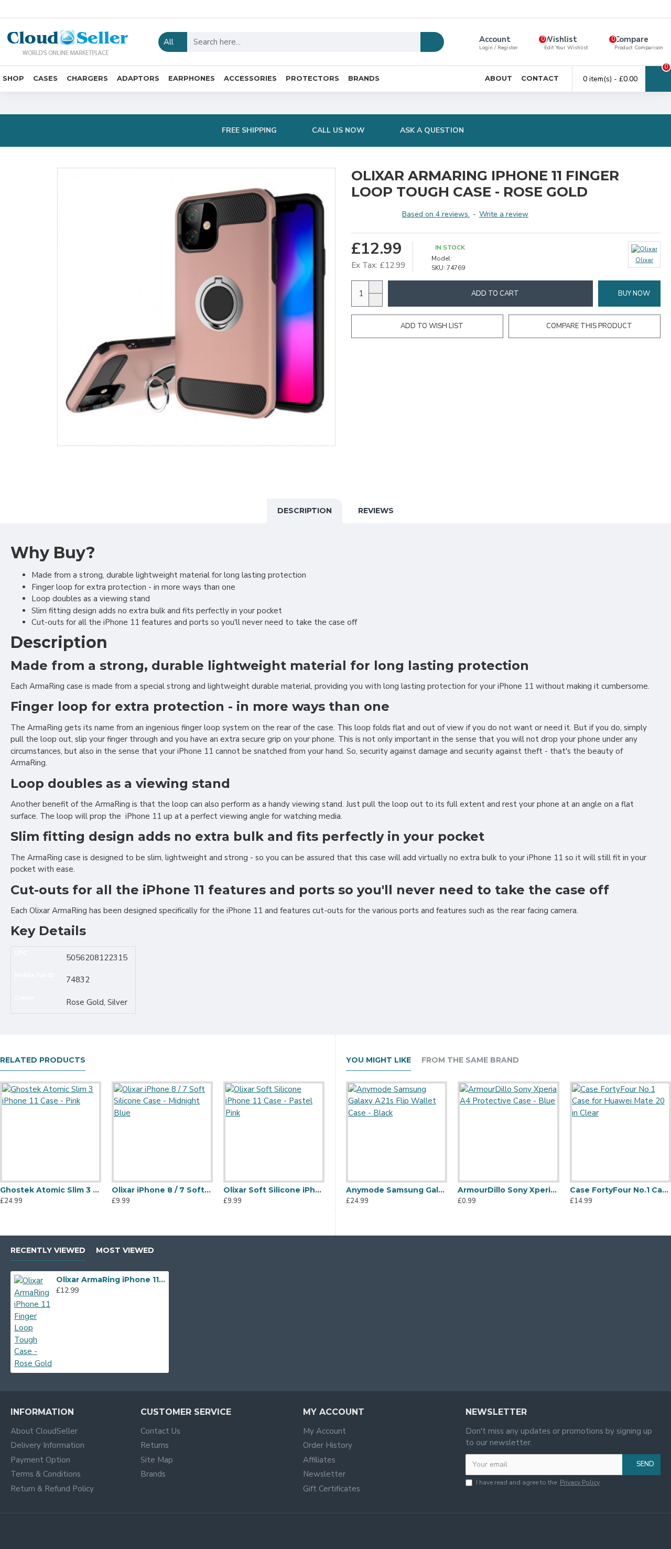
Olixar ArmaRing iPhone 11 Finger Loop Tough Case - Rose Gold (110, 1279)
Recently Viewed (47, 1250)
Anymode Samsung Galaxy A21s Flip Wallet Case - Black (396, 1190)
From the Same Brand (470, 1060)
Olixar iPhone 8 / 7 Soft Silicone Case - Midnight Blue (162, 1190)
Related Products (42, 1060)
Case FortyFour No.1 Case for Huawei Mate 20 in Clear (620, 1190)
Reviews (376, 510)
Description (304, 510)
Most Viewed (125, 1250)
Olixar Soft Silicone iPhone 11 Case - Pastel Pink (273, 1190)
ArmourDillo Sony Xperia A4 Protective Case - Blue (508, 1190)
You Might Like (378, 1060)
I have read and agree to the (538, 1482)
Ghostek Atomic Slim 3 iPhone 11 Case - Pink (50, 1190)
